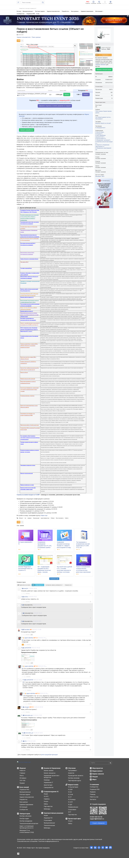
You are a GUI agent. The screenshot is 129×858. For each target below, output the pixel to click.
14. (22, 733)
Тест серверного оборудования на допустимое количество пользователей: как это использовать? (30, 437)
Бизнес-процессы (49, 773)
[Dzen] (102, 848)
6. (21, 629)
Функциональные (25, 792)
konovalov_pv (28, 715)
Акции (46, 794)
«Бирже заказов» (100, 64)
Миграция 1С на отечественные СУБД (27, 831)
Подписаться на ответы (24, 585)
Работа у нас (94, 797)
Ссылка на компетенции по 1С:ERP (28, 494)
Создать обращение (98, 823)
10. (23, 680)
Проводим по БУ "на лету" (26, 331)
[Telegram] (91, 848)
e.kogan (26, 707)
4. (22, 613)
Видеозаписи (97, 771)
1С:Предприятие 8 (100, 127)
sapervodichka (28, 638)
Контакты (93, 799)
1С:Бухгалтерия (73, 787)
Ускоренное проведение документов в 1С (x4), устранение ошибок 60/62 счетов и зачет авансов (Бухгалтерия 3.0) (45, 547)
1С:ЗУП (70, 802)
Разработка (23, 799)
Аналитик (71, 773)
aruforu (26, 596)
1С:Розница (71, 799)
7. (22, 638)
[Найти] (110, 762)
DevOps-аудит (24, 818)
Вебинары (47, 809)
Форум (95, 777)
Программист (99, 119)
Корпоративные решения (53, 813)
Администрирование (26, 804)
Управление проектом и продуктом (51, 776)
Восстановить (59, 518)
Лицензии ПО (48, 818)
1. (21, 588)
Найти (66, 518)
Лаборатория (25, 814)
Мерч (94, 779)
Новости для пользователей (26, 473)
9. (22, 666)
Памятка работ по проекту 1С (27, 297)
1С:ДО (70, 804)
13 (23, 735)
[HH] (98, 848)
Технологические (49, 825)
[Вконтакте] (95, 848)
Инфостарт (44, 515)
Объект (21, 518)
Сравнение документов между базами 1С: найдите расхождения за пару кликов (64, 545)
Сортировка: (54, 585)
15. (22, 741)
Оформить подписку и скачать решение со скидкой (55, 105)
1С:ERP (70, 789)
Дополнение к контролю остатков (27, 465)
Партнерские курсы (74, 780)
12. (22, 707)
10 (24, 696)
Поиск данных (99, 111)
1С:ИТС (46, 796)
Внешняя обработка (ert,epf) (103, 123)
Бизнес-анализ (48, 770)
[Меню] (18, 2)
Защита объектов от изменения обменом (29, 258)
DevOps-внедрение (26, 821)
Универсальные (73, 807)
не (25, 518)
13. (22, 715)
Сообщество (24, 809)
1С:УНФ (70, 794)
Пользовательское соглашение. (27, 841)
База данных (24, 802)
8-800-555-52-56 (96, 817)
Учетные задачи (25, 794)
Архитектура (48, 785)
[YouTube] (106, 848)
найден (29, 518)
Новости (22, 770)
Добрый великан (24, 316)
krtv (25, 741)
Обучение (72, 768)
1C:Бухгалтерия (99, 132)
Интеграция (23, 807)
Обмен (52, 518)
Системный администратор (103, 117)
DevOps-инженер (73, 778)
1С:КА (70, 792)
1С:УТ (70, 797)
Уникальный (36, 518)
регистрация (45, 754)
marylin (26, 588)
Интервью (23, 778)
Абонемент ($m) (99, 176)
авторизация (54, 754)
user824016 (27, 647)
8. (21, 647)
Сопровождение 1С (51, 791)
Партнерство (48, 806)
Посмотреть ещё (54, 578)
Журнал (23, 768)
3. (21, 605)
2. (21, 596)
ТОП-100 (22, 780)
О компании (94, 784)
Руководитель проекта (75, 775)
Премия (22, 783)
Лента (22, 775)
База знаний (24, 787)
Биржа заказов (98, 774)
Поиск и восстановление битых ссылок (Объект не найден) (50, 30)
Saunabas (27, 629)
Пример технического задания (27, 484)
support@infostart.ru (97, 819)
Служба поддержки (99, 804)
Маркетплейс (73, 785)
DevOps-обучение (25, 816)
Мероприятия (97, 768)
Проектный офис (74, 819)
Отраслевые (48, 820)
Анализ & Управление (52, 768)
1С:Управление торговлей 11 (102, 140)
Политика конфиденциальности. (48, 841)
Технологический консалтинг (29, 823)
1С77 (69, 812)
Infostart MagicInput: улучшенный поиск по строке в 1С (25, 568)
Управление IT (48, 782)
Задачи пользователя (27, 797)
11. (24, 693)
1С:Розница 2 (98, 133)
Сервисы (47, 799)
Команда (47, 780)
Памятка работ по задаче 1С (26, 311)
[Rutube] (110, 848)
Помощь (92, 794)
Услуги (46, 801)
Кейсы (46, 804)
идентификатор (45, 518)
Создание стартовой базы (26, 268)
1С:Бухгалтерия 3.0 (100, 138)
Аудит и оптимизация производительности (27, 827)
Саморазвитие (48, 787)
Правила (92, 792)
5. (21, 621)
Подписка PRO (24, 789)
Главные (22, 773)
